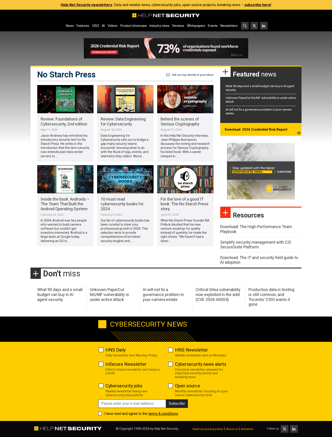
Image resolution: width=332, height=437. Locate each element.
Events (213, 26)
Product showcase (133, 26)
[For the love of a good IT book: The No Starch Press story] (185, 179)
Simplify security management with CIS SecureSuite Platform (255, 245)
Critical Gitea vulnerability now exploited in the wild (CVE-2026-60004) (218, 294)
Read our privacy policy (208, 429)
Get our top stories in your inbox (192, 74)
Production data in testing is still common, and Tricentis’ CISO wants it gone (271, 297)
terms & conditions (163, 414)
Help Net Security (166, 428)
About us (232, 429)
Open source (187, 385)
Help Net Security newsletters (86, 5)
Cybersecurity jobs (123, 385)
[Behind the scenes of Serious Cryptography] (185, 99)
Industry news (159, 26)
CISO (95, 26)
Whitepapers (196, 26)
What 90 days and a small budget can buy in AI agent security (59, 294)
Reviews (178, 26)
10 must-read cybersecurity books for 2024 (122, 204)
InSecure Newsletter (126, 364)
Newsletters (229, 26)
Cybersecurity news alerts (200, 364)
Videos (112, 26)
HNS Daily (115, 350)
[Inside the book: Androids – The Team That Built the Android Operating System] (65, 179)
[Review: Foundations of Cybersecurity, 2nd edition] (65, 99)
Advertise (247, 429)
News (70, 26)
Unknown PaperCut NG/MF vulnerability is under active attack (109, 294)
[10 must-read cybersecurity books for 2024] (125, 179)
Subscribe (177, 403)
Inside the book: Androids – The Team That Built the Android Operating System (65, 204)
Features (83, 26)
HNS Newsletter (191, 350)
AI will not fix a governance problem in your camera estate (163, 294)
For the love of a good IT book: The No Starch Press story (184, 204)
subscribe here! (257, 5)
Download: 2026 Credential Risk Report (256, 129)
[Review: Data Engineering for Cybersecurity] (125, 99)
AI (103, 26)
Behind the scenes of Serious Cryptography (180, 121)
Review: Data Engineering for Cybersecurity (123, 121)
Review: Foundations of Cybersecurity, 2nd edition (64, 121)
